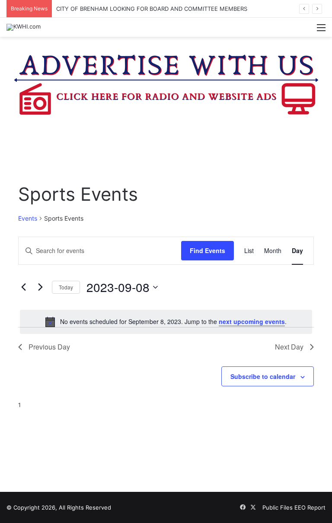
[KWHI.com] (23, 27)
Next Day (289, 347)
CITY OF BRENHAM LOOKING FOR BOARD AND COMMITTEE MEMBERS (151, 8)
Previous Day (49, 347)
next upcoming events (252, 321)
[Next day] (40, 287)
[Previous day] (23, 287)
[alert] (166, 322)
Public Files (278, 507)
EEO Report (310, 507)
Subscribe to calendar (262, 376)
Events (27, 218)
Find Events (207, 250)
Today (66, 287)
